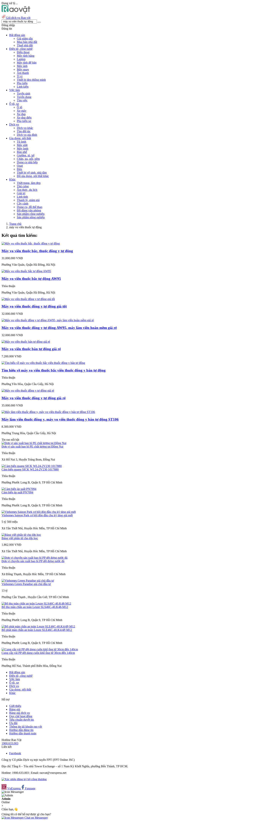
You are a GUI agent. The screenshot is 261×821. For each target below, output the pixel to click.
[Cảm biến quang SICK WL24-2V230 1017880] (32, 466)
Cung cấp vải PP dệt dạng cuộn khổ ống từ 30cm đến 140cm (38, 652)
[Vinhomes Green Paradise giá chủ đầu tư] (28, 580)
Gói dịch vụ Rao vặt (18, 17)
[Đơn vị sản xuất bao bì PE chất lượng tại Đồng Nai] (34, 443)
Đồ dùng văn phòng (29, 210)
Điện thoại (23, 52)
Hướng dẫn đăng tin (21, 730)
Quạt (20, 165)
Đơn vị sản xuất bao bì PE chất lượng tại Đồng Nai (32, 446)
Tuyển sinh (23, 93)
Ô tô (19, 107)
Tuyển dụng (24, 97)
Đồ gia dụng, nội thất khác (33, 176)
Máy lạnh (22, 148)
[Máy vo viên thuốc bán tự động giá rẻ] (26, 341)
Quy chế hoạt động (20, 716)
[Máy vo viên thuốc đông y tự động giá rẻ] (28, 390)
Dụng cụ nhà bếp (27, 162)
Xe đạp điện (24, 117)
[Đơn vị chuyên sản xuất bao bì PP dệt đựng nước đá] (34, 557)
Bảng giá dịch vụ (19, 712)
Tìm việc (22, 100)
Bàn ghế (22, 152)
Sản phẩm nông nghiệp (31, 217)
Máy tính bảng (25, 55)
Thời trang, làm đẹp (29, 183)
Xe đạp (21, 114)
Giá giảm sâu (25, 38)
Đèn (19, 169)
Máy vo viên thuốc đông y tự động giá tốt (34, 306)
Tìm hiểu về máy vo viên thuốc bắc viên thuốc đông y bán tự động (54, 370)
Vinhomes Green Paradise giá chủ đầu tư (26, 584)
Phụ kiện (22, 83)
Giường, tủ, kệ (25, 155)
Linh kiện (22, 86)
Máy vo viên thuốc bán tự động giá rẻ (31, 349)
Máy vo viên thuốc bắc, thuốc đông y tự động (37, 251)
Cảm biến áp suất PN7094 (17, 492)
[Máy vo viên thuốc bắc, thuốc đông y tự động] (31, 243)
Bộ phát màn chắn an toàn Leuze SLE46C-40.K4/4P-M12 (37, 630)
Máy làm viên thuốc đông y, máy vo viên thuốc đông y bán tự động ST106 (60, 419)
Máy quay (23, 69)
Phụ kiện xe (24, 121)
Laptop (21, 59)
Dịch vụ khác (25, 128)
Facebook (15, 753)
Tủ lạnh (21, 141)
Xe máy (21, 110)
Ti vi (19, 76)
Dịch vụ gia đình (27, 134)
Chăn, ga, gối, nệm (28, 158)
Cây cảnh (22, 203)
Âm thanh (23, 72)
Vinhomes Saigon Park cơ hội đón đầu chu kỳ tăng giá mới (37, 515)
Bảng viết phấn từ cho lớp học (20, 538)
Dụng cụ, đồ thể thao (29, 207)
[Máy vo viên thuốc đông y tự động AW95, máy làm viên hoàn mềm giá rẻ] (48, 320)
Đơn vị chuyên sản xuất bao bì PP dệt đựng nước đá (33, 561)
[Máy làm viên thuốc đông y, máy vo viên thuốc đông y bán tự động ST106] (48, 412)
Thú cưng (23, 186)
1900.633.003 (10, 743)
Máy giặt (22, 145)
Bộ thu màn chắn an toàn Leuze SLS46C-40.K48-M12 (35, 607)
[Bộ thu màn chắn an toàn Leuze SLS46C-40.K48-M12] (36, 603)
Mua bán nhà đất (27, 42)
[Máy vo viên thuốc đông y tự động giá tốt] (28, 299)
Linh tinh (22, 196)
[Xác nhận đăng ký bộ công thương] (24, 779)
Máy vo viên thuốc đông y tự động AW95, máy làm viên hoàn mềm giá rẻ (59, 328)
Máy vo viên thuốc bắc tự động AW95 (31, 279)
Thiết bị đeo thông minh (31, 79)
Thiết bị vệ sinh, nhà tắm (32, 172)
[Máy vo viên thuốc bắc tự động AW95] (26, 271)
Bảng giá (14, 709)
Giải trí (21, 193)
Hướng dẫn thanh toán (22, 733)
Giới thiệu (15, 706)
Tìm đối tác (24, 131)
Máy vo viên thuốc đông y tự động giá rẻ (34, 398)
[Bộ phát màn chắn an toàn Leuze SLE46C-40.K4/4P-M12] (38, 626)
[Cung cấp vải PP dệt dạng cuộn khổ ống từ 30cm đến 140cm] (40, 649)
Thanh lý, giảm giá (28, 200)
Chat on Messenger (36, 817)
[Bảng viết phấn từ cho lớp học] (21, 534)
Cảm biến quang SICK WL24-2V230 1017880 (30, 469)
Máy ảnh (22, 66)
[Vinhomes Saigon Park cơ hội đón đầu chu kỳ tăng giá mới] (39, 511)
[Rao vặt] (16, 12)
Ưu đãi (13, 723)
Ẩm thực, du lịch (27, 189)
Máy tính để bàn (26, 62)
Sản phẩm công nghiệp (31, 213)
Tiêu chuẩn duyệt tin (21, 719)
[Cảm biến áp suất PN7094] (19, 489)
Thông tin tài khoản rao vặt (25, 726)
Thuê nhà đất (25, 45)
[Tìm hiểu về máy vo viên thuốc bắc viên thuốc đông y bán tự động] (43, 362)
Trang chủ (15, 223)
